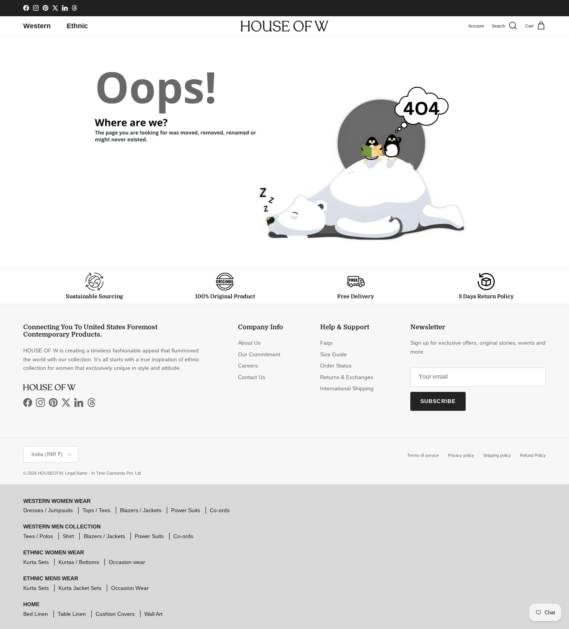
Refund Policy (533, 455)
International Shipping (347, 388)
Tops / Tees (96, 510)
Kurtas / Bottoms (78, 562)
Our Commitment (259, 354)
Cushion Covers (115, 614)
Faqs (326, 343)
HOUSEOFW (50, 473)
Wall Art (153, 614)
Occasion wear (127, 562)
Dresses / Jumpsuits (48, 510)
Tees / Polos (38, 536)
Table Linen (72, 614)
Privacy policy (461, 455)
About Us (249, 343)
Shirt (68, 536)
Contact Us (251, 377)
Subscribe (438, 401)
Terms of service (423, 455)
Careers (248, 365)
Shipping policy (497, 455)
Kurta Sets (36, 562)
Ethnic (77, 26)
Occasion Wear (130, 588)
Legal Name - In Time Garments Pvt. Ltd (103, 473)
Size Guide (333, 354)
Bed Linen (35, 614)
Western (37, 26)
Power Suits (185, 510)
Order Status (335, 365)
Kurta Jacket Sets (79, 588)
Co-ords (220, 510)
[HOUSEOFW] (284, 26)
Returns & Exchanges (346, 377)
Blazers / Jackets (140, 510)
